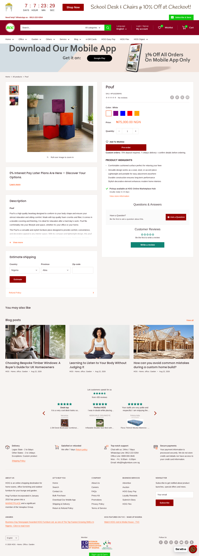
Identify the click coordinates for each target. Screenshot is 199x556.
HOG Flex (124, 39)
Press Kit (96, 495)
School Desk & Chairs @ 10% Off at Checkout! (98, 7)
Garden (35, 39)
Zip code (76, 264)
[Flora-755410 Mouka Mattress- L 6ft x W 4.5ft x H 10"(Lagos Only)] (100, 423)
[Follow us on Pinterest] (176, 542)
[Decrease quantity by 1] (119, 131)
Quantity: (110, 131)
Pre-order (126, 147)
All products (17, 77)
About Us (96, 483)
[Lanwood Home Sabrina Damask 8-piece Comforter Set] (135, 423)
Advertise (127, 483)
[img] (100, 393)
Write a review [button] (148, 245)
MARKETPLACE (13, 503)
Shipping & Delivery (61, 504)
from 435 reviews (99, 397)
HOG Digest (139, 39)
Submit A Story (129, 500)
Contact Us (58, 491)
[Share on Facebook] (172, 97)
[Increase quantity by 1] (135, 131)
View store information (119, 196)
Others (49, 39)
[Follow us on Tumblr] (192, 542)
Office (21, 39)
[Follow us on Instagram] (171, 542)
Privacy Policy (98, 504)
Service (63, 39)
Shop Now (30, 7)
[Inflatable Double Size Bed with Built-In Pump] (64, 423)
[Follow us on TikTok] (186, 542)
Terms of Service (99, 508)
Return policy (81, 449)
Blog (76, 39)
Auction (126, 487)
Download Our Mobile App (64, 500)
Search (56, 487)
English (10, 538)
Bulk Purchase (59, 495)
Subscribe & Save (183, 17)
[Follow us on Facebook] (161, 542)
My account (142, 29)
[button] (44, 413)
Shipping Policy (18, 461)
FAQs (94, 491)
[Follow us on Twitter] (166, 542)
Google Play (99, 58)
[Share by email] (187, 97)
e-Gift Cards (91, 39)
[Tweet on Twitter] (182, 97)
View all (190, 320)
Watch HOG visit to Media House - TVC (121, 522)
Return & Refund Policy (63, 508)
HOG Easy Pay (108, 39)
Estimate (18, 279)
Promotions (97, 500)
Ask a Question (177, 217)
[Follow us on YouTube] (181, 542)
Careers (95, 487)
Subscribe (164, 503)
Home (8, 39)
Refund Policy (15, 292)
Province (45, 264)
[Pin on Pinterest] (177, 97)
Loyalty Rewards (130, 495)
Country (13, 264)
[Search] (107, 28)
